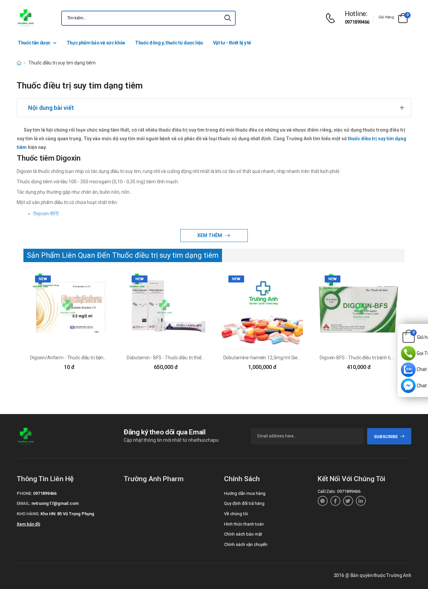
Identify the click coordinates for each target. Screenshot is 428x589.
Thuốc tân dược (34, 42)
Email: (23, 503)
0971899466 (357, 22)
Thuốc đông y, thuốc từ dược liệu (169, 42)
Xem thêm (210, 235)
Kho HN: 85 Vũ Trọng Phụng (67, 513)
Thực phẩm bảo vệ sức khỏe (96, 42)
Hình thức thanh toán (244, 524)
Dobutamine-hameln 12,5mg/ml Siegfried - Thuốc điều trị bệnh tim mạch (298, 357)
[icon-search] (228, 18)
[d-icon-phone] (332, 18)
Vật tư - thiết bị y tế (232, 42)
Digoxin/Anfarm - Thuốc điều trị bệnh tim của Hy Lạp (83, 357)
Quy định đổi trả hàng (244, 503)
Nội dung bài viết (51, 107)
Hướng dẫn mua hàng (244, 493)
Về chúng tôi (236, 513)
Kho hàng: (28, 513)
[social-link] (323, 501)
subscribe (386, 436)
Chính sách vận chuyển (246, 544)
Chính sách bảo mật (243, 534)
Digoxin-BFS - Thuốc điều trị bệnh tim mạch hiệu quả (373, 357)
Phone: (24, 493)
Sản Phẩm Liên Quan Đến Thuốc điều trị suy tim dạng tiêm (123, 255)
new (43, 279)
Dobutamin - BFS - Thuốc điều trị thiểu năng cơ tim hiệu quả (187, 357)
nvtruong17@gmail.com (55, 503)
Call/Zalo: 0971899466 (339, 491)
